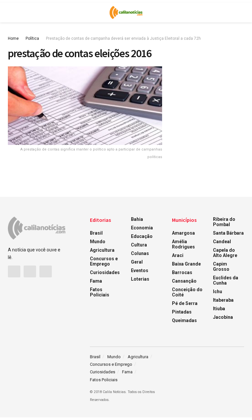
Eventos (139, 270)
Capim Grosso (221, 266)
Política (32, 38)
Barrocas (182, 272)
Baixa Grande (186, 264)
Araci (177, 255)
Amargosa (183, 233)
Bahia (137, 219)
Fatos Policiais (99, 292)
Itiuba (219, 308)
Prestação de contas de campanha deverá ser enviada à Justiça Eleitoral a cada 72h (123, 38)
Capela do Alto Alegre (225, 252)
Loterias (140, 279)
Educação (142, 236)
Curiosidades (105, 272)
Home (13, 38)
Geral (137, 262)
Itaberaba (223, 300)
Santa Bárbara (228, 233)
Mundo (97, 241)
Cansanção (184, 281)
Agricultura (102, 250)
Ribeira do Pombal (224, 222)
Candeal (222, 241)
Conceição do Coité (187, 292)
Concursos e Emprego (104, 261)
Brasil (96, 233)
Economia (142, 227)
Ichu (217, 291)
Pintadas (182, 312)
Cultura (139, 244)
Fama (96, 281)
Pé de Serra (185, 303)
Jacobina (223, 317)
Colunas (140, 253)
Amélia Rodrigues (183, 244)
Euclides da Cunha (225, 280)
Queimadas (184, 320)
